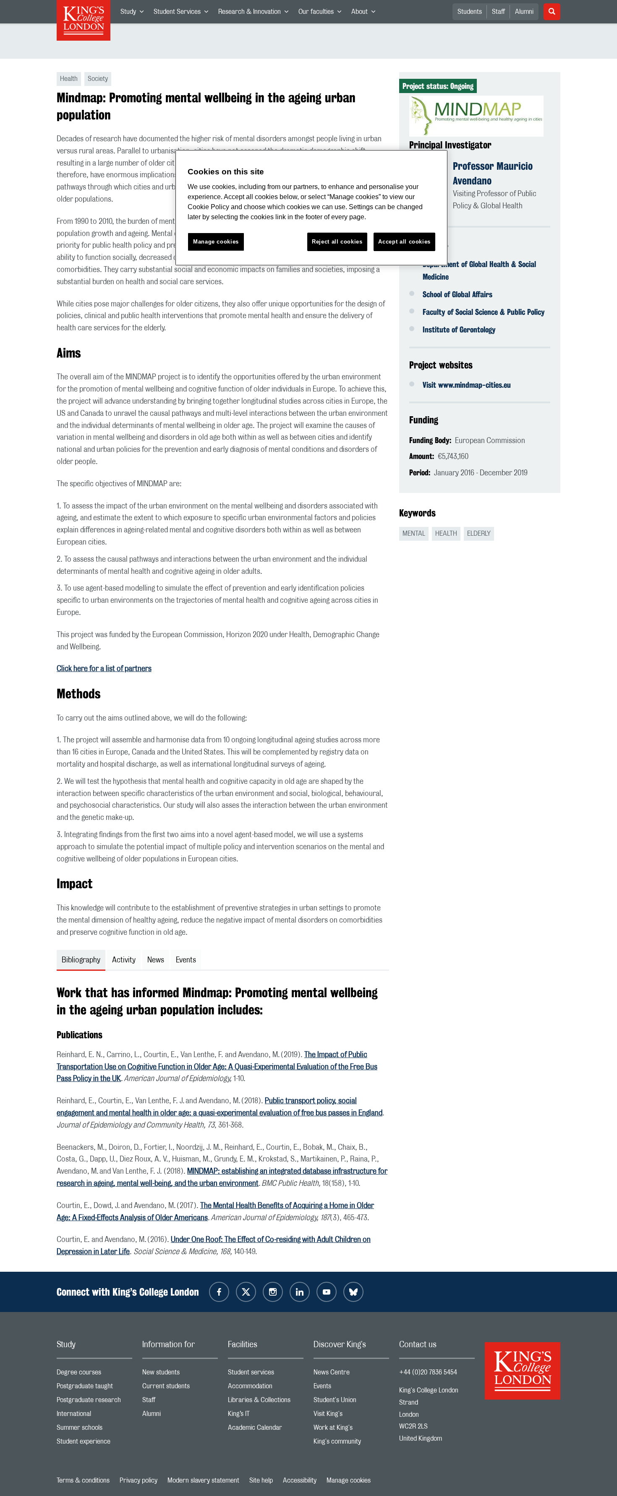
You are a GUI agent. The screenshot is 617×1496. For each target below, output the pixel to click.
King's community (351, 1443)
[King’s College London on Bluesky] (353, 1292)
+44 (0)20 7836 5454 (428, 1372)
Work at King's (351, 1429)
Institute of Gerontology (459, 329)
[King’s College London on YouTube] (326, 1292)
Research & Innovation (255, 13)
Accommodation (265, 1388)
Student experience (94, 1443)
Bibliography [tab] (81, 960)
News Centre (351, 1374)
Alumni (524, 11)
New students (180, 1374)
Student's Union (351, 1402)
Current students (180, 1388)
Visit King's (351, 1415)
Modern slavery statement (203, 1480)
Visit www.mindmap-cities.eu (467, 384)
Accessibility (299, 1480)
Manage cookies (349, 1480)
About (365, 13)
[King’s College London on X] (246, 1292)
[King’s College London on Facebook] (219, 1292)
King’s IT (265, 1415)
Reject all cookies (337, 242)
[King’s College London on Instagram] (273, 1292)
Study (134, 13)
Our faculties (322, 13)
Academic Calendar (265, 1429)
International (94, 1415)
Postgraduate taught (94, 1388)
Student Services (183, 13)
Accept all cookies (404, 242)
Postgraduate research (94, 1402)
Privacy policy (138, 1480)
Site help (261, 1480)
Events (351, 1388)
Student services (265, 1374)
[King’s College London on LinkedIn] (300, 1292)
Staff (498, 11)
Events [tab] (186, 960)
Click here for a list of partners (104, 669)
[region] (311, 208)
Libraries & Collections (265, 1402)
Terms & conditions (83, 1480)
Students (470, 11)
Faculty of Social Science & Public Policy (484, 311)
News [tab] (155, 960)
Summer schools (94, 1429)
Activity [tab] (124, 960)
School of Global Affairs (457, 294)
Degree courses (94, 1374)
